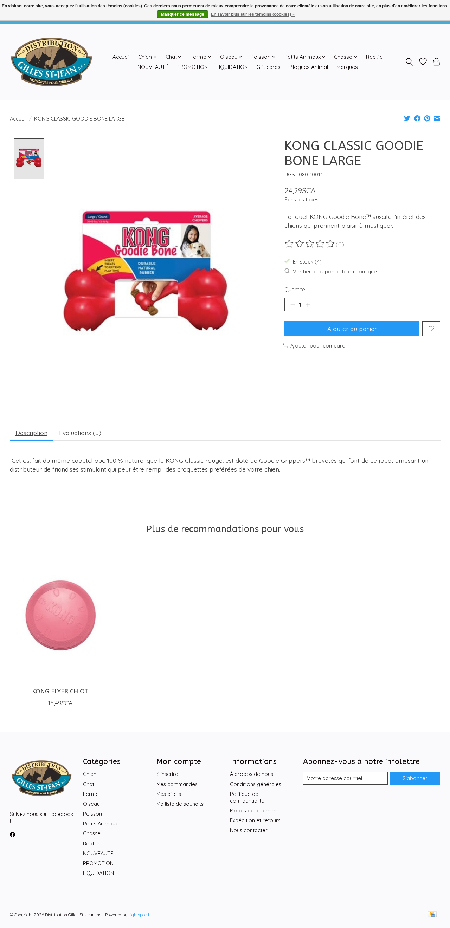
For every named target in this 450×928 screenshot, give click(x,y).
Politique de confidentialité (247, 797)
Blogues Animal (308, 67)
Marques (347, 67)
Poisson (92, 813)
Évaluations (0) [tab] (80, 432)
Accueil (121, 56)
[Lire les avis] (310, 243)
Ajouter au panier (352, 328)
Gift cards (268, 67)
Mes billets (168, 794)
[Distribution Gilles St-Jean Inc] (51, 62)
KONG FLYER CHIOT (60, 691)
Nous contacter (249, 830)
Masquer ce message (182, 14)
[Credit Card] (432, 914)
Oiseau (91, 803)
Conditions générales (255, 784)
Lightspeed (138, 914)
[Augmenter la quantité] (308, 305)
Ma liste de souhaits (180, 803)
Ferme (91, 794)
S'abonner (415, 778)
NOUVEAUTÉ (152, 67)
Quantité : (296, 289)
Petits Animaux (100, 823)
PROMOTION (192, 67)
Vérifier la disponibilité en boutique (335, 271)
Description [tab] (31, 432)
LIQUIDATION (232, 67)
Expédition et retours (255, 820)
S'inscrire (167, 774)
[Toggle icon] (409, 62)
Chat (88, 784)
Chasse (92, 833)
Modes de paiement (254, 810)
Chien (89, 774)
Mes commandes (177, 784)
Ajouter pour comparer (318, 345)
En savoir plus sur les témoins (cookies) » (253, 14)
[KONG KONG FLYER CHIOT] (60, 615)
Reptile (374, 56)
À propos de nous (251, 774)
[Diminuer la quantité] (292, 305)
